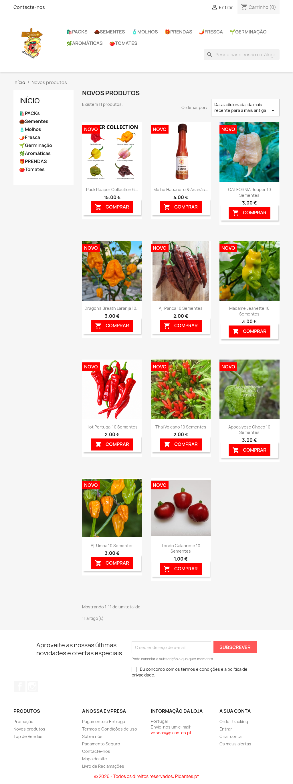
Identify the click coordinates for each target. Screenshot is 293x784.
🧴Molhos (145, 32)
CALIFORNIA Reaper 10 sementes (249, 192)
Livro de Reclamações (103, 766)
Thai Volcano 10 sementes (180, 427)
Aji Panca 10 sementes (181, 308)
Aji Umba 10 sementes (112, 545)
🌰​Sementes (109, 32)
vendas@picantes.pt (171, 732)
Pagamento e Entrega (103, 721)
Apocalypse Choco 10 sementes (249, 429)
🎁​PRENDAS (178, 32)
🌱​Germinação (248, 32)
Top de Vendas (27, 736)
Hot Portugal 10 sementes (112, 427)
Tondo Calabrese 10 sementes (180, 548)
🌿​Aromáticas (84, 43)
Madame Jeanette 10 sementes (249, 311)
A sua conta (235, 711)
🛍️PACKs (77, 32)
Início (29, 101)
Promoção (23, 721)
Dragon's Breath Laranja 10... (112, 308)
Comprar (112, 207)
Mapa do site (94, 758)
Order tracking (233, 721)
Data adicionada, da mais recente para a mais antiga (245, 108)
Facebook (19, 686)
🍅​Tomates (123, 43)
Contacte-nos (29, 7)
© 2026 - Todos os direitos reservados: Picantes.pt (146, 776)
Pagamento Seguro (101, 744)
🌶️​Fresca (211, 32)
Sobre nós (92, 736)
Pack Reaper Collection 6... (112, 189)
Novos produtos (29, 729)
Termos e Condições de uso (109, 729)
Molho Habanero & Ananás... (180, 189)
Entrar (225, 729)
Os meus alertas (235, 744)
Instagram (32, 686)
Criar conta (230, 736)
